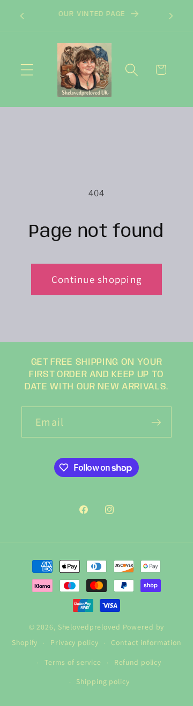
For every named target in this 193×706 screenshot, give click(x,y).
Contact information (146, 642)
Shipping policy (102, 681)
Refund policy (137, 662)
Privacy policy (74, 642)
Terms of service (72, 662)
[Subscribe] (156, 422)
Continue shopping (96, 279)
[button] (27, 70)
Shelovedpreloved (90, 627)
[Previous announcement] (22, 16)
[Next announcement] (171, 16)
